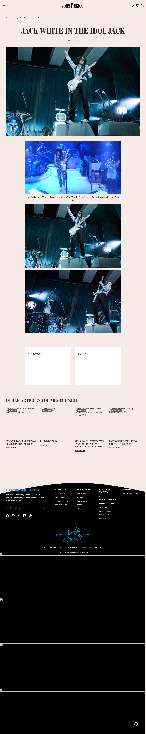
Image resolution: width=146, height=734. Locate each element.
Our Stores (81, 503)
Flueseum (80, 499)
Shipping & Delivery (106, 505)
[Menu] (4, 5)
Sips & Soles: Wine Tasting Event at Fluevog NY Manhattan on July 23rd (88, 443)
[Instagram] (13, 517)
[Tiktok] (19, 517)
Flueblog (15, 18)
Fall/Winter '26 (48, 440)
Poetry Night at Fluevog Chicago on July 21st (122, 441)
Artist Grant (60, 499)
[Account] (132, 5)
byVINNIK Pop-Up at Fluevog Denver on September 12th (21, 441)
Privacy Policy (72, 549)
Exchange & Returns (106, 501)
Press (79, 507)
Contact (101, 520)
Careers (80, 510)
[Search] (8, 6)
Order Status (103, 516)
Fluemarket (59, 495)
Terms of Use (86, 549)
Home (8, 18)
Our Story (81, 495)
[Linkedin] (24, 517)
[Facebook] (7, 517)
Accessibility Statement (53, 549)
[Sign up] (44, 510)
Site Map (98, 549)
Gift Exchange (61, 507)
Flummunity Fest (61, 503)
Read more (11, 446)
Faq (99, 498)
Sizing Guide (103, 509)
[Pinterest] (30, 517)
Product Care (104, 513)
